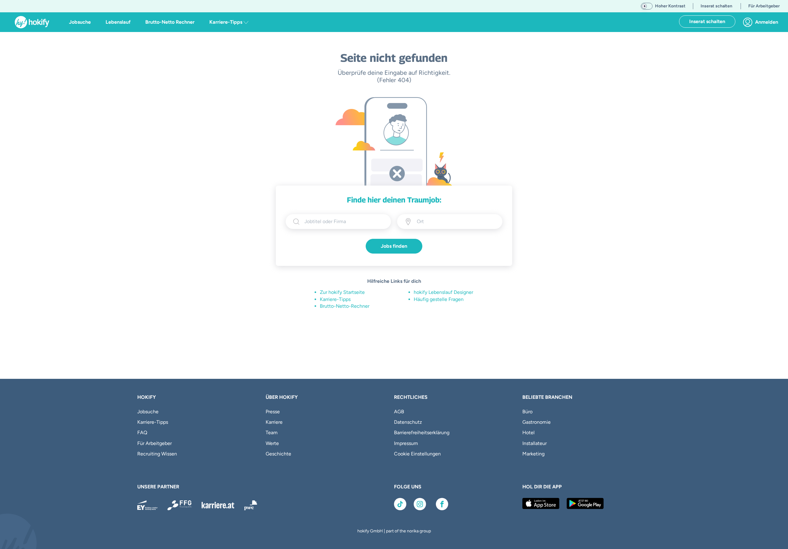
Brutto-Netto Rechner (170, 22)
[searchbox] (344, 221)
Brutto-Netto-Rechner (344, 306)
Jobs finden (394, 246)
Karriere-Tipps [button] (226, 22)
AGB (399, 412)
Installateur (534, 443)
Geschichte (278, 454)
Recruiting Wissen (157, 454)
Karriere (274, 422)
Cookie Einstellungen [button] (417, 454)
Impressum (406, 443)
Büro (527, 412)
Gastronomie (536, 422)
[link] (762, 22)
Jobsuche (80, 22)
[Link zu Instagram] (420, 504)
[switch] (647, 6)
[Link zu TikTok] (400, 504)
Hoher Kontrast (670, 6)
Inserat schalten (707, 21)
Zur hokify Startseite (342, 292)
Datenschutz (408, 422)
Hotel (528, 432)
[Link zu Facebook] (442, 504)
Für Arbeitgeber (154, 443)
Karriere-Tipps (335, 299)
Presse (273, 412)
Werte (272, 443)
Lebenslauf (118, 22)
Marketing (533, 454)
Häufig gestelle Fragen (439, 299)
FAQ (142, 432)
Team (272, 432)
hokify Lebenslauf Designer (443, 292)
